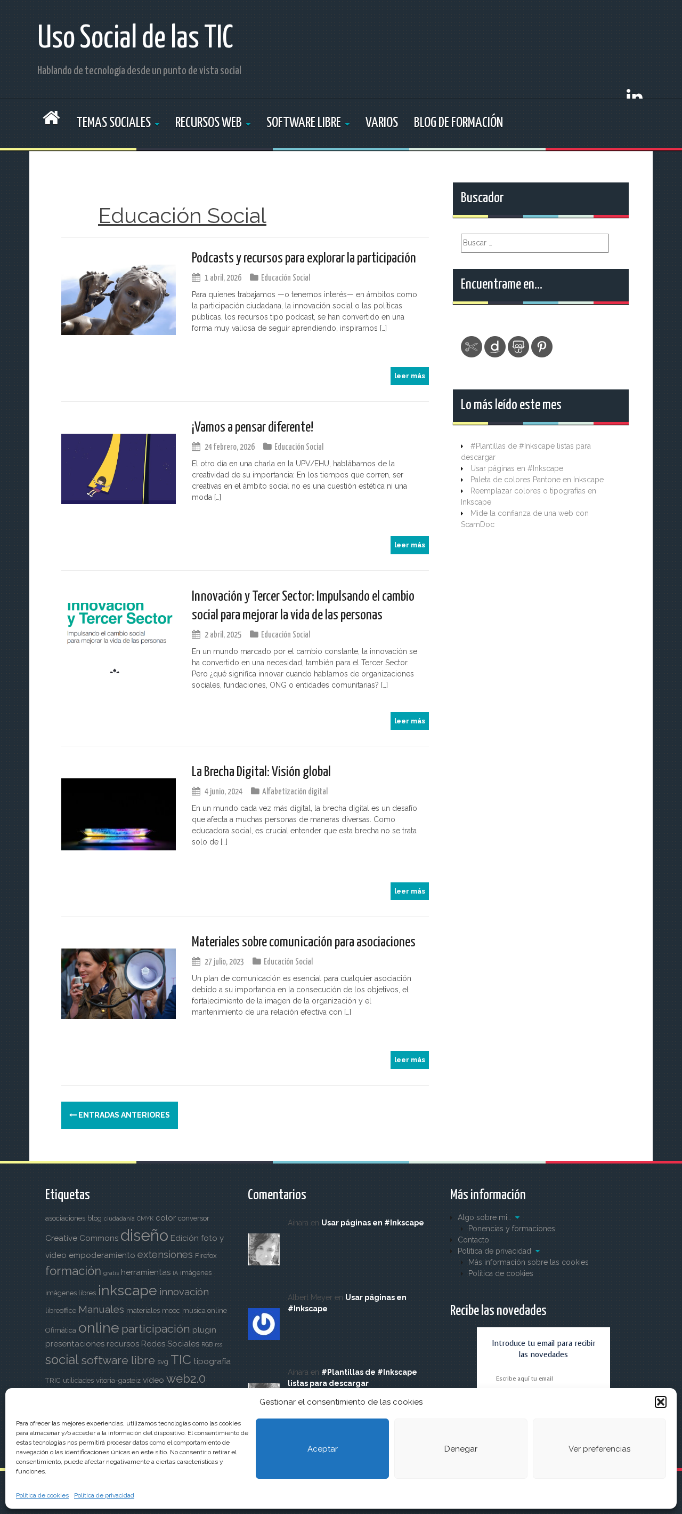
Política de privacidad (104, 1495)
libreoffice (60, 1310)
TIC (180, 1359)
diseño (144, 1235)
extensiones (165, 1254)
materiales (143, 1310)
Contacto (473, 1240)
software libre (118, 1360)
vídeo (153, 1380)
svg (162, 1362)
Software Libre (303, 123)
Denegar (460, 1449)
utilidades (78, 1380)
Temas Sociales (113, 123)
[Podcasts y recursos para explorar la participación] (118, 299)
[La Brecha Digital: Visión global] (118, 813)
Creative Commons (81, 1238)
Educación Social (285, 278)
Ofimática (60, 1330)
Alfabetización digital (295, 792)
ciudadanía (119, 1218)
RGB (207, 1344)
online (98, 1327)
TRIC (53, 1380)
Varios (382, 123)
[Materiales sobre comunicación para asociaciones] (118, 983)
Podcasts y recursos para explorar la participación (304, 258)
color (166, 1218)
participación (155, 1328)
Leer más (409, 376)
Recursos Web (208, 123)
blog (94, 1218)
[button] (660, 1402)
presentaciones (74, 1344)
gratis (111, 1273)
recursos (123, 1344)
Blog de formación (458, 123)
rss (218, 1344)
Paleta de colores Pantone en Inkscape (537, 479)
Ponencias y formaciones (511, 1228)
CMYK (145, 1218)
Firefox (206, 1256)
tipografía (212, 1361)
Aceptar (322, 1449)
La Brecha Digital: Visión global (261, 772)
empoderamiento (102, 1255)
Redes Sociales (170, 1344)
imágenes (196, 1273)
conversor (193, 1218)
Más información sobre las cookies (528, 1262)
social (62, 1359)
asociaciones (65, 1218)
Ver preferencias (599, 1449)
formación (73, 1271)
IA (175, 1273)
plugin (204, 1330)
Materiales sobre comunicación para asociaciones (304, 942)
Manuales (101, 1309)
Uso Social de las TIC (135, 39)
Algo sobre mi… (484, 1217)
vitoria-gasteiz (118, 1380)
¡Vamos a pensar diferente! (252, 427)
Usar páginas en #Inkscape (516, 468)
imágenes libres (70, 1293)
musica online (204, 1310)
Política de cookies (42, 1495)
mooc (171, 1310)
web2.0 (186, 1378)
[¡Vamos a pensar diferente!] (118, 468)
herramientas (145, 1272)
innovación (184, 1291)
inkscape (127, 1290)
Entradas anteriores (123, 1115)
